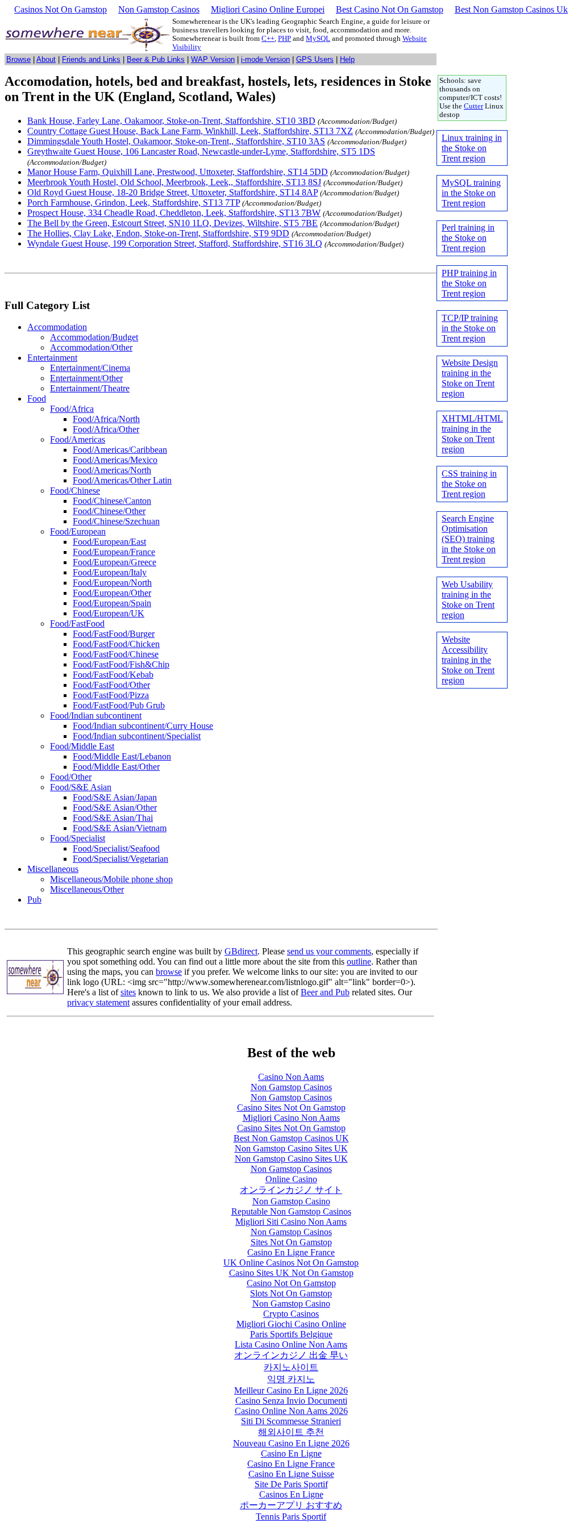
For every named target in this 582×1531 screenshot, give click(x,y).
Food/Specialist (77, 838)
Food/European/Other (112, 593)
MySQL (318, 39)
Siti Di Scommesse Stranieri (291, 1421)
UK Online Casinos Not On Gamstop (291, 1262)
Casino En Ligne (291, 1453)
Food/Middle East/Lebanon (122, 756)
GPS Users (315, 59)
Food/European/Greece (114, 562)
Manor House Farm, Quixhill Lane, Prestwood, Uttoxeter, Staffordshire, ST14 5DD (177, 172)
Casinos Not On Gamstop (60, 9)
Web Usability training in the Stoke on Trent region (468, 599)
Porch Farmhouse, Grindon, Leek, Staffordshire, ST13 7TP (133, 202)
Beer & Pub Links (156, 59)
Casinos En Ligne (291, 1494)
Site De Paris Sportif (291, 1484)
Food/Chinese (75, 490)
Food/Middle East (82, 746)
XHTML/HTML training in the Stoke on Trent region (472, 434)
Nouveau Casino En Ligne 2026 (291, 1443)
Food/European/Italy (110, 572)
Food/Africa (72, 409)
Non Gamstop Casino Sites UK (291, 1148)
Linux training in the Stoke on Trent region (472, 148)
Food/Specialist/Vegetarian (120, 858)
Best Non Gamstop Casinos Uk (511, 9)
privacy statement (98, 1002)
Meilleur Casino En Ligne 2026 (291, 1390)
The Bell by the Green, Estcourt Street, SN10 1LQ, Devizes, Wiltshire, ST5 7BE (172, 223)
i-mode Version (265, 59)
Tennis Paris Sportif (291, 1516)
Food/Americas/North (112, 470)
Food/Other (71, 777)
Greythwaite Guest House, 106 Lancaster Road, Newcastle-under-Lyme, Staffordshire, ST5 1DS (201, 151)
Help (347, 59)
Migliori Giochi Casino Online (291, 1324)
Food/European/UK (108, 613)
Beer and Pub (325, 992)
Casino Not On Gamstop (291, 1283)
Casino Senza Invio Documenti (291, 1400)
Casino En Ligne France (291, 1252)
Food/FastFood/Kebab (113, 674)
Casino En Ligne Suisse (291, 1474)
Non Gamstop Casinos (158, 9)
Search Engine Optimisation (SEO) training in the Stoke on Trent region (469, 539)
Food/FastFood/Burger (114, 634)
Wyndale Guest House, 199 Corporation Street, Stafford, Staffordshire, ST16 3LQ (174, 243)
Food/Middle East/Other (116, 766)
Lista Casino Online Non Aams (291, 1344)
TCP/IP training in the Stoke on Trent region (470, 328)
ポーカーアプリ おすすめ (291, 1505)
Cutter (473, 106)
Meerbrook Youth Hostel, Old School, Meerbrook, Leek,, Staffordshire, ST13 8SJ (174, 182)
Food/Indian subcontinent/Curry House (143, 726)
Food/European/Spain (112, 603)
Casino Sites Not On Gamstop (291, 1107)
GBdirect (241, 951)
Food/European (78, 531)
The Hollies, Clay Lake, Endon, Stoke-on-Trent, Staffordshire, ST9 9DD (158, 233)
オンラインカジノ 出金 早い (291, 1355)
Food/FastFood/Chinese (116, 654)
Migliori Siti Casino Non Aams (291, 1222)
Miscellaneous (52, 869)
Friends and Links (91, 59)
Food (36, 398)
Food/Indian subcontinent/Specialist (137, 736)
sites (128, 992)
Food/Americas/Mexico (115, 460)
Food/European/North (112, 582)
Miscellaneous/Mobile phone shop (111, 879)
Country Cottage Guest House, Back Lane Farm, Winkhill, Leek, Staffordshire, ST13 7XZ (190, 131)
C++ (268, 39)
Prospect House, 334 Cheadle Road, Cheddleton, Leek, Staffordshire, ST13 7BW (174, 213)
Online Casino (291, 1179)
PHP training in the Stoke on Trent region (469, 283)
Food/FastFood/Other (111, 685)
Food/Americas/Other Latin (122, 480)
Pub (34, 899)
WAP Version (213, 59)
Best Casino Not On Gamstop (389, 9)
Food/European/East (109, 542)
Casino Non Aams (291, 1077)
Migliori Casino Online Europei (268, 9)
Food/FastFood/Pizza (111, 695)
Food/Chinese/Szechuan (116, 521)
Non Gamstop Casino (291, 1201)
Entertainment (52, 357)
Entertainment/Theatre (90, 388)
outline (359, 961)
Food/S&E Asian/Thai (113, 818)
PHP (284, 39)
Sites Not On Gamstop (291, 1242)
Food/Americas (77, 439)
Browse (18, 59)
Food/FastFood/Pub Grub (119, 705)
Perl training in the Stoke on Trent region (468, 238)
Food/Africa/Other (106, 429)
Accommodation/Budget (94, 337)
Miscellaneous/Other (87, 889)
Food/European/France (114, 552)
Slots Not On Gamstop (291, 1293)
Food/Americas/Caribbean (120, 449)
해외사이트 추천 (291, 1432)
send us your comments (329, 951)
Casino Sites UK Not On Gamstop (291, 1273)
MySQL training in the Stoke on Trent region (471, 193)
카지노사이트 (291, 1367)
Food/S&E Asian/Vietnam (120, 828)
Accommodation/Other (91, 347)
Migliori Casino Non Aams (291, 1118)
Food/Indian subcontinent (96, 715)
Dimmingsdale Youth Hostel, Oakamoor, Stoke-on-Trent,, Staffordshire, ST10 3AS (176, 141)
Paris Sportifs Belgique (291, 1334)
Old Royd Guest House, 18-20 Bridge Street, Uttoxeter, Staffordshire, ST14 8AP (172, 192)
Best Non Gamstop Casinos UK (291, 1138)
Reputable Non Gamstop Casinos (291, 1211)
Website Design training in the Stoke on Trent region (470, 378)
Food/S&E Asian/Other (115, 807)
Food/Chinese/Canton (112, 501)
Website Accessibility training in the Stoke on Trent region (468, 660)
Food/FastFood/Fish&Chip (121, 664)
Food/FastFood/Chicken (116, 644)
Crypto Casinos (291, 1314)
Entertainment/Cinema (90, 368)
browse (169, 972)
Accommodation (57, 327)
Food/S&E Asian (80, 787)
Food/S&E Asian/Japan (115, 797)
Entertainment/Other (86, 378)
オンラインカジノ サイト (291, 1190)
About (46, 59)
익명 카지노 (291, 1379)
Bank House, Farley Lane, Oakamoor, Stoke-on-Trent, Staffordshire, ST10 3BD (171, 121)
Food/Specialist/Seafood (116, 848)
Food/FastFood (77, 623)
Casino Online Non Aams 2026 (291, 1411)
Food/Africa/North (106, 419)
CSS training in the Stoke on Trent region (469, 484)
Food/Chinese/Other (109, 511)
